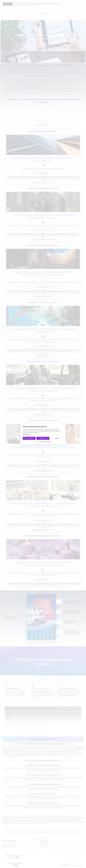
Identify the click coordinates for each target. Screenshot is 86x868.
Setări (56, 438)
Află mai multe (26, 434)
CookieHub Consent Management (45, 441)
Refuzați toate (43, 438)
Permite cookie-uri (29, 438)
